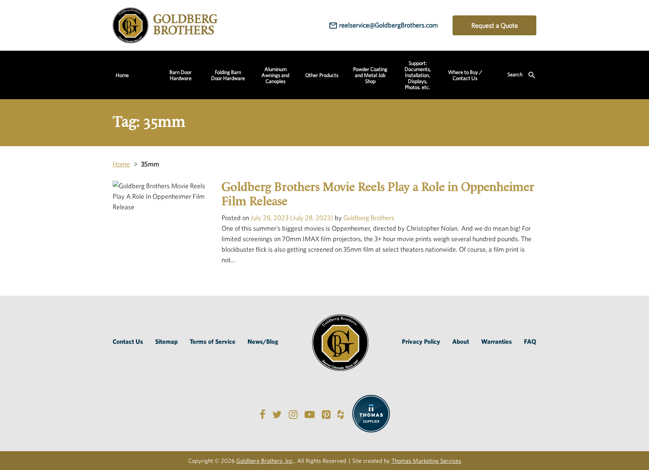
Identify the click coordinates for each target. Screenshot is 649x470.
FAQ (530, 341)
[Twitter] (277, 414)
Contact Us (128, 341)
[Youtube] (310, 414)
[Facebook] (262, 414)
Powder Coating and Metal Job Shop (370, 75)
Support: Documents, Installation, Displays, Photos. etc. (417, 75)
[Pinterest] (326, 414)
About (460, 341)
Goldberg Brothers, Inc (264, 460)
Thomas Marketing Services (426, 460)
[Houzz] (340, 414)
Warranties (496, 341)
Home (122, 75)
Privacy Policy (421, 341)
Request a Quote (494, 25)
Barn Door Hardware (180, 75)
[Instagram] (293, 414)
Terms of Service (212, 341)
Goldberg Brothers (368, 218)
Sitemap (166, 341)
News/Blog (263, 341)
